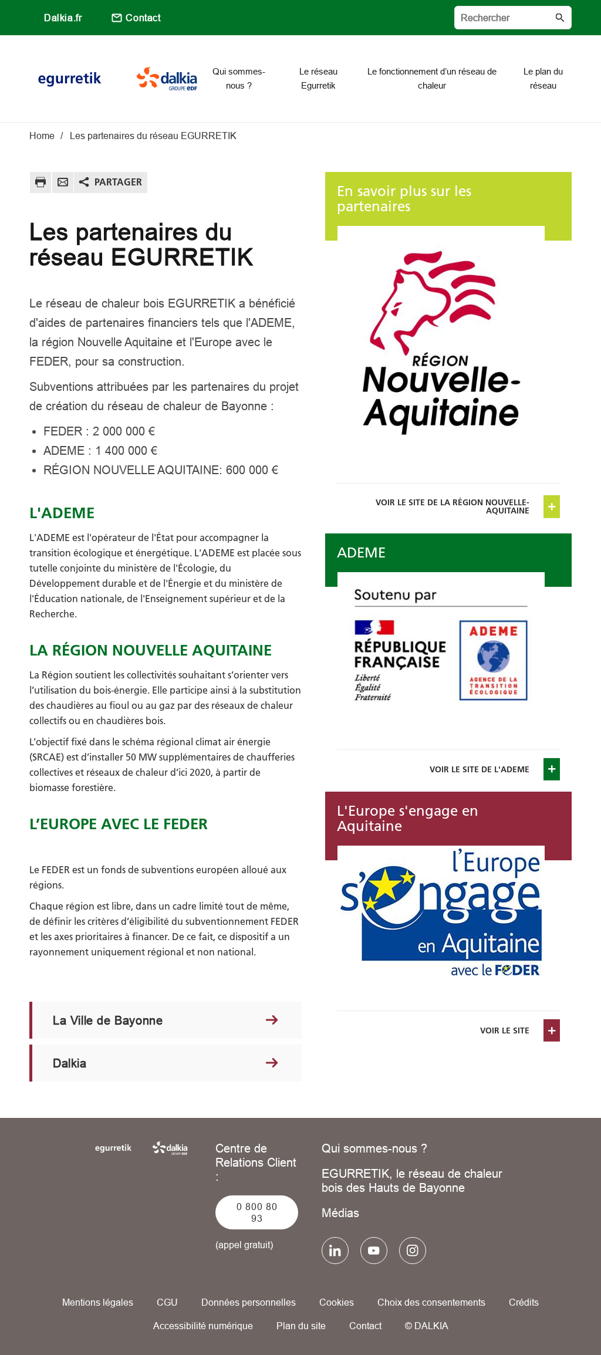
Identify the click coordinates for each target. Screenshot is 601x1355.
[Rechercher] (513, 17)
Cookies (336, 1302)
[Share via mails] (63, 184)
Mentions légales (97, 1302)
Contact (143, 17)
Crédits (524, 1302)
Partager (118, 182)
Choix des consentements (431, 1302)
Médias (340, 1212)
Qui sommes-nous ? (374, 1148)
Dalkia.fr (63, 17)
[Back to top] (553, 1312)
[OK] (560, 17)
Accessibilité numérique (203, 1325)
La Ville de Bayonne (108, 1020)
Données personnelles (248, 1302)
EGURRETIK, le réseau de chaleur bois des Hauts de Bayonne (412, 1180)
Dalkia (70, 1063)
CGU (167, 1302)
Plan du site (301, 1325)
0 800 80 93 (257, 1212)
